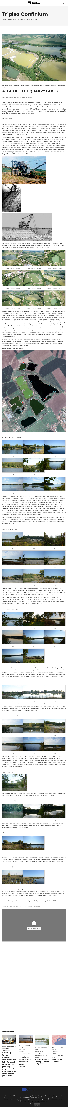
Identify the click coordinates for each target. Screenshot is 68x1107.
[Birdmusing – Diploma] (59, 1056)
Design (21, 1063)
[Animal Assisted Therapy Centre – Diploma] (42, 1056)
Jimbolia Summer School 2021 (34, 85)
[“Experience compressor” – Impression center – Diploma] (26, 1055)
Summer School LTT (50, 85)
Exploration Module (18, 85)
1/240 (24, 955)
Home (4, 19)
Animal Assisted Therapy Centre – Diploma (42, 1077)
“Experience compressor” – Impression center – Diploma (25, 1078)
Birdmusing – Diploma (57, 1076)
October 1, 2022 (8, 1067)
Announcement (12, 19)
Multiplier (5, 1065)
